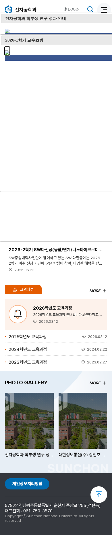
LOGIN (73, 9)
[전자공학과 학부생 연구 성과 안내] (7, 27)
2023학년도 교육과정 (58, 362)
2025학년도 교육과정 (58, 336)
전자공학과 (25, 10)
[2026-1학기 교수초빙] (7, 49)
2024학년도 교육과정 (58, 349)
